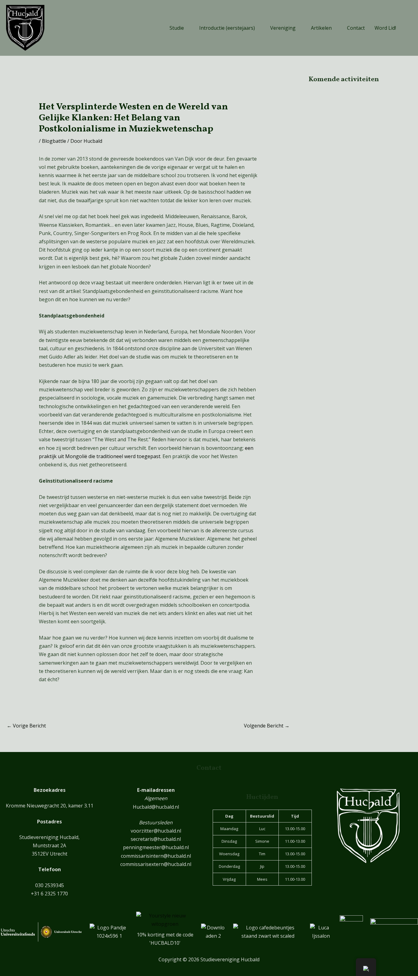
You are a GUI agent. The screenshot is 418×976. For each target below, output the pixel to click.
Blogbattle (54, 141)
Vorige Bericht (26, 725)
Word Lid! (385, 28)
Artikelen (321, 28)
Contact (356, 28)
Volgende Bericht (266, 725)
